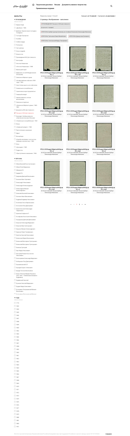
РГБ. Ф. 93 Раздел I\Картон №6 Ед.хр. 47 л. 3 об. (103, 112)
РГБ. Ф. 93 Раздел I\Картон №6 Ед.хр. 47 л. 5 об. (51, 188)
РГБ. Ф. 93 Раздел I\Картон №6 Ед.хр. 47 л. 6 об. (103, 188)
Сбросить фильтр (18, 21)
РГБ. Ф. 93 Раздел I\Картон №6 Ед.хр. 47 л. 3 (77, 112)
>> (85, 204)
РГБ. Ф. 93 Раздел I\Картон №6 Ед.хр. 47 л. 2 (103, 73)
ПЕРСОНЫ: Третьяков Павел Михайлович (53, 36)
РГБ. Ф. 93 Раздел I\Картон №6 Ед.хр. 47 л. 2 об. (51, 112)
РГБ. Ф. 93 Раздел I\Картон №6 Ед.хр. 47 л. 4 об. (77, 150)
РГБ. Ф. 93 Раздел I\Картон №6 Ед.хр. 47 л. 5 (103, 150)
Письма (57, 5)
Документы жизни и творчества (74, 5)
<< (71, 204)
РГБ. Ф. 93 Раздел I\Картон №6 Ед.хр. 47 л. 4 (51, 150)
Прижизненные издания (45, 8)
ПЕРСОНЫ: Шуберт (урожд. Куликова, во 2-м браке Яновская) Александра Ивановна (66, 32)
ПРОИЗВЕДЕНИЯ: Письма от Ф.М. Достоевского (55, 25)
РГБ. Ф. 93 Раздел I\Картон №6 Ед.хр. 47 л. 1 (51, 73)
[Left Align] (111, 6)
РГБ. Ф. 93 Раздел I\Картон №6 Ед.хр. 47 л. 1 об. (77, 73)
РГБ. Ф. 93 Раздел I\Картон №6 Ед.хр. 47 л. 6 (77, 188)
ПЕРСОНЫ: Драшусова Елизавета (79, 36)
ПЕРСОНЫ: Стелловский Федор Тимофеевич (54, 40)
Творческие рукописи (44, 5)
